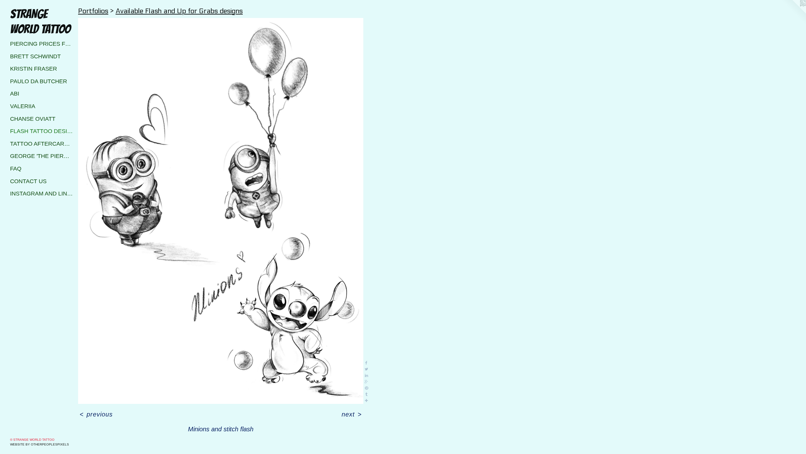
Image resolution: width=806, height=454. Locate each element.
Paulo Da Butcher (38, 81)
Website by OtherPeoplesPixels (39, 444)
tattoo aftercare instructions (41, 144)
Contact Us (28, 181)
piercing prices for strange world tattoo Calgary (41, 44)
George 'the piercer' (41, 156)
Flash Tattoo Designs (41, 131)
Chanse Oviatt (32, 119)
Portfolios (93, 11)
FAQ (15, 169)
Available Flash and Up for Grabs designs (179, 11)
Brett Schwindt (35, 56)
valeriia (22, 106)
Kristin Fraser (33, 69)
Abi (14, 93)
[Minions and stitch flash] (220, 211)
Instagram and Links (41, 193)
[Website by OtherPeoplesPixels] (793, 12)
